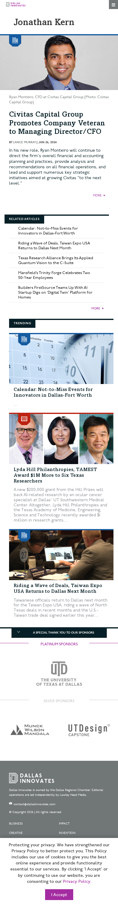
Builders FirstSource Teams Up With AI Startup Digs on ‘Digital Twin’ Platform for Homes (55, 292)
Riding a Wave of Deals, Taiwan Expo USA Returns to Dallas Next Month (54, 245)
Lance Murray (24, 142)
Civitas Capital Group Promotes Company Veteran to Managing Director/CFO (57, 123)
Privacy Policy (76, 881)
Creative (16, 833)
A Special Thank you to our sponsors (63, 632)
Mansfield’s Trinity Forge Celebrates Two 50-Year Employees (54, 275)
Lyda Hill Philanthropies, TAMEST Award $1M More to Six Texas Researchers (55, 475)
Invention (67, 833)
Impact (64, 823)
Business (16, 823)
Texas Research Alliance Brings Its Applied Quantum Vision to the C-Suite (55, 260)
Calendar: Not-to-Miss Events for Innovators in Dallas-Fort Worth (48, 231)
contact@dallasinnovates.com (34, 804)
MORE (97, 195)
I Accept (59, 895)
